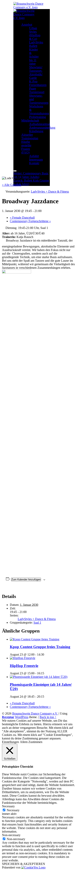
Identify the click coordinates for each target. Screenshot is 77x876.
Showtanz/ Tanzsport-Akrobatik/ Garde (36, 73)
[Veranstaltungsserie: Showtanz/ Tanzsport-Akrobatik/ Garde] (46, 696)
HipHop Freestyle (24, 666)
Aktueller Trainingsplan (29, 136)
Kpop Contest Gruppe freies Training (40, 647)
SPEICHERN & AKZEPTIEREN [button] (23, 864)
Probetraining (37, 117)
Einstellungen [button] (10, 742)
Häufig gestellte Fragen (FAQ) (26, 147)
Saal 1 (37, 622)
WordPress (21, 717)
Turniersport (36, 92)
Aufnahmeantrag (39, 124)
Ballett (33, 46)
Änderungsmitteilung (42, 127)
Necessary (13, 810)
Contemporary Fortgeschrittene (30, 221)
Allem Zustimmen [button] (31, 742)
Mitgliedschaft (30, 120)
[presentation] (34, 639)
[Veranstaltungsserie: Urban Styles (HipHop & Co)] (46, 673)
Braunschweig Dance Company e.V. (35, 713)
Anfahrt (34, 156)
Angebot (26, 24)
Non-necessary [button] (11, 835)
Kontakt (34, 163)
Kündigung (36, 131)
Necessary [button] (8, 806)
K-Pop (33, 81)
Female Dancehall (22, 217)
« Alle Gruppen (11, 184)
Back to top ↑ (48, 717)
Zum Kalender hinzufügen (26, 579)
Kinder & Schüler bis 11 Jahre (34, 56)
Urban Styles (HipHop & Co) (34, 33)
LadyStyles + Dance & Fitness (37, 619)
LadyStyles (36, 42)
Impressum (36, 159)
